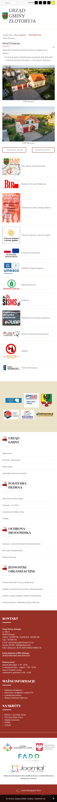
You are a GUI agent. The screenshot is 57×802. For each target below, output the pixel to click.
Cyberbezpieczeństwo (13, 695)
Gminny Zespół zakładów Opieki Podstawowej (21, 596)
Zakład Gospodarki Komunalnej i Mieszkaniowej (22, 589)
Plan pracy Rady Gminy (14, 717)
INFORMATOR (35, 35)
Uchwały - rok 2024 (10, 505)
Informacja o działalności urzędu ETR (19, 693)
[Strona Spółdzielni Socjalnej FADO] (28, 758)
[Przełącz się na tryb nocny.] (40, 2)
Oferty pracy (7, 467)
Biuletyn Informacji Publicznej (16, 698)
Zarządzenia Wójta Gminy (13, 512)
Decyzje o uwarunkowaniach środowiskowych (21, 544)
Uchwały (8, 725)
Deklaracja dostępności (13, 690)
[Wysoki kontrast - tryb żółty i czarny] (53, 2)
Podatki (5, 518)
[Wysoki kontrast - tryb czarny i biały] (44, 2)
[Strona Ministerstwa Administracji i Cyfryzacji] (45, 747)
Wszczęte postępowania (12, 550)
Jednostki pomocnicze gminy (14, 473)
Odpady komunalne (12, 720)
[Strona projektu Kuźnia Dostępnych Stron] (17, 747)
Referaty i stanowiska (11, 460)
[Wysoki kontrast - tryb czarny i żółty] (49, 2)
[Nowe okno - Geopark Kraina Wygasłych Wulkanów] (11, 414)
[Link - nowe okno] (13, 400)
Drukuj (51, 47)
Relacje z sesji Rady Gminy (15, 715)
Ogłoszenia (7, 453)
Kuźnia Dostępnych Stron (31, 790)
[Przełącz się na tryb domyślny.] (36, 2)
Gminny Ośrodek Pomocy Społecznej (18, 582)
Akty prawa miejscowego (12, 498)
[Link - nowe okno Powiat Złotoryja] (46, 400)
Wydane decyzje (9, 557)
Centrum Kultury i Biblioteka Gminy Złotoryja (20, 602)
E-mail (54, 47)
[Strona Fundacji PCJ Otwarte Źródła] (28, 768)
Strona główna (20, 35)
